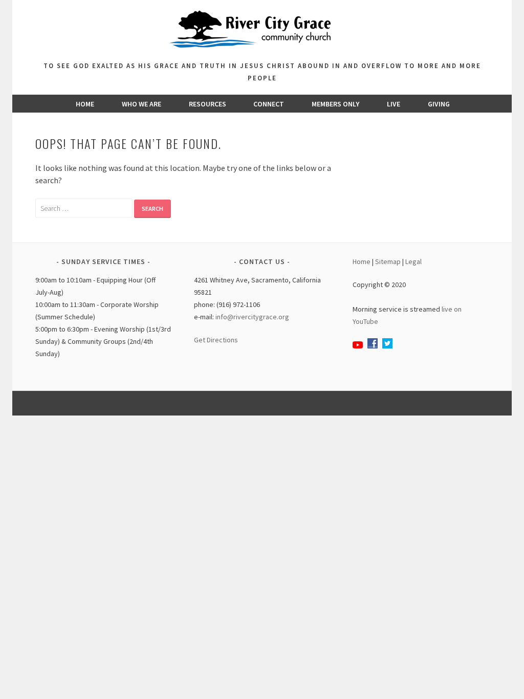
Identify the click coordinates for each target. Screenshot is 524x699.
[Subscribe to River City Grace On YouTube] (358, 346)
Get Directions (216, 339)
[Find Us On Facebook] (372, 346)
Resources (207, 103)
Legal (413, 261)
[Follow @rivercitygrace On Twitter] (387, 346)
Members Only (335, 103)
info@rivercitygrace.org (252, 316)
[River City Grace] (262, 54)
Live (393, 103)
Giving (439, 103)
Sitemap (388, 261)
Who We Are (141, 103)
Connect (268, 103)
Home (85, 103)
